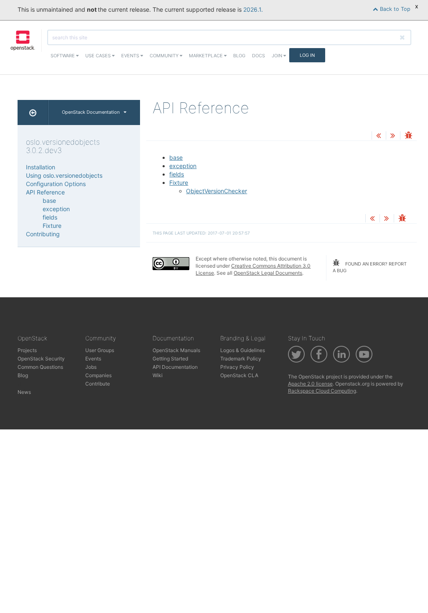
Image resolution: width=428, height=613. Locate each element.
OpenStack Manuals (176, 350)
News (24, 392)
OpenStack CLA (239, 375)
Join (277, 56)
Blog (239, 56)
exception (182, 165)
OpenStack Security (41, 358)
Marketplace (206, 56)
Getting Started (170, 358)
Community (165, 56)
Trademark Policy (240, 358)
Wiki (158, 375)
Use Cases (98, 56)
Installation (40, 167)
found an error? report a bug (370, 267)
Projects (27, 350)
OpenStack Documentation (91, 112)
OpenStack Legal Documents (268, 273)
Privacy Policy (237, 367)
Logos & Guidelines (242, 350)
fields (176, 174)
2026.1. (253, 9)
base (176, 157)
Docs (258, 56)
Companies (98, 375)
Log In (307, 55)
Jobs (91, 367)
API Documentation (175, 367)
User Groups (99, 350)
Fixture (178, 182)
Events (130, 56)
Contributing (43, 234)
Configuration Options (56, 183)
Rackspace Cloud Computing (322, 391)
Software (63, 56)
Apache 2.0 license (310, 384)
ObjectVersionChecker (216, 190)
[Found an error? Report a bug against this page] (408, 136)
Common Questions (40, 367)
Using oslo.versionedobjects (64, 175)
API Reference (45, 192)
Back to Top (394, 9)
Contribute (97, 384)
